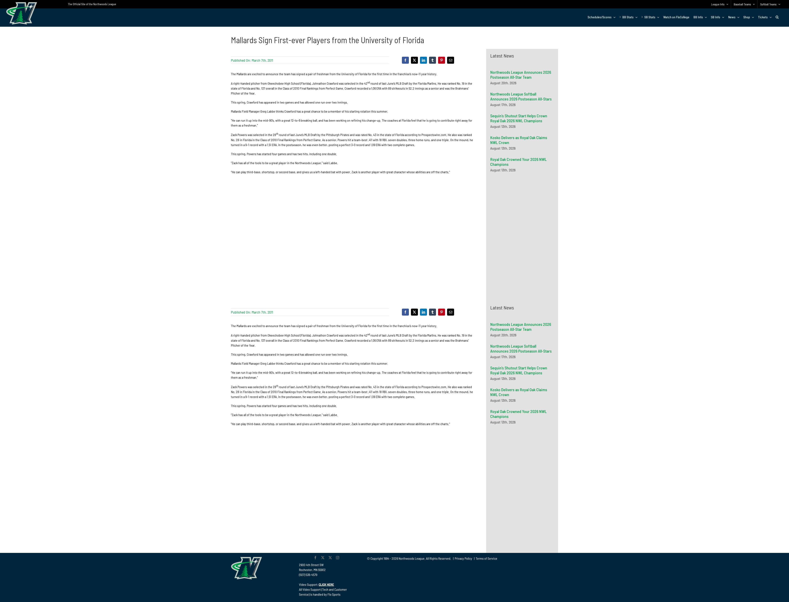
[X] (414, 60)
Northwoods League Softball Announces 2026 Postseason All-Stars (521, 96)
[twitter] (322, 557)
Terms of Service (486, 558)
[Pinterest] (441, 60)
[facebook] (315, 557)
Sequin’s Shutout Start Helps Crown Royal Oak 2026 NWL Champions (518, 118)
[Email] (450, 60)
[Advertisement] (521, 215)
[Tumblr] (432, 60)
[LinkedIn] (423, 60)
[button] (777, 17)
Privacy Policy (463, 558)
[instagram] (337, 557)
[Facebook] (405, 60)
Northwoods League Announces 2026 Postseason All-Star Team (520, 75)
